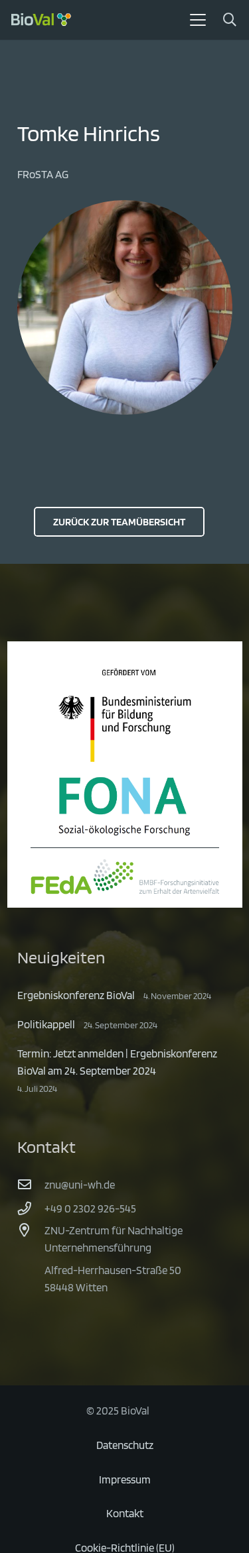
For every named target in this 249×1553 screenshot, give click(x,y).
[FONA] (124, 806)
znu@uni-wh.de (79, 1184)
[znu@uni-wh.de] (31, 1184)
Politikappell (46, 1024)
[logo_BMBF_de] (124, 715)
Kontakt (124, 1513)
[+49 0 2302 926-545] (31, 1208)
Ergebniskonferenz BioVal (76, 995)
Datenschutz (124, 1445)
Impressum (125, 1479)
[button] (198, 20)
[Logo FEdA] (125, 876)
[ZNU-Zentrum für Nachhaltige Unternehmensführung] (31, 1230)
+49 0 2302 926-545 (90, 1208)
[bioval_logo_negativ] (41, 20)
